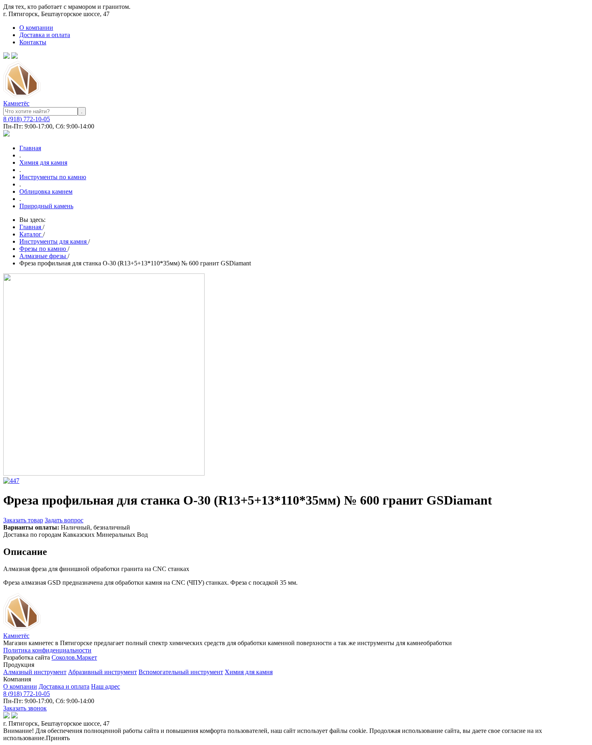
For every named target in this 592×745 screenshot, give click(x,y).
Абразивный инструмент (102, 671)
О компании (36, 27)
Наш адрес (105, 686)
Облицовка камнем (45, 191)
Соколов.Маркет (74, 657)
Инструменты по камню (52, 177)
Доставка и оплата (44, 34)
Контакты (32, 42)
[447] (11, 480)
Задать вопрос (64, 520)
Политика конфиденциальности (47, 650)
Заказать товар (23, 520)
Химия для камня (43, 162)
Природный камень (46, 206)
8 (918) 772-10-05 (26, 119)
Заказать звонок (25, 708)
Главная (30, 148)
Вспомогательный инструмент (181, 671)
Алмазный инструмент (34, 671)
